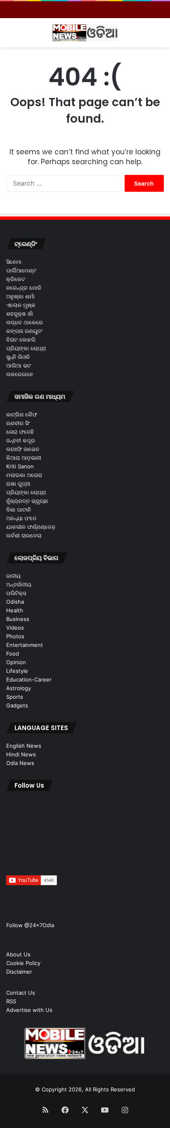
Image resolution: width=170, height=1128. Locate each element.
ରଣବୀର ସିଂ (18, 423)
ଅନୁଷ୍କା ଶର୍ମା (20, 296)
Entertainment (24, 645)
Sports (14, 696)
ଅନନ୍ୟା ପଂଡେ (21, 518)
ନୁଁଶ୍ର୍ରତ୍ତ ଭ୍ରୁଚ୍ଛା (27, 501)
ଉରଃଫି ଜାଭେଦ (22, 449)
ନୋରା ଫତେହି (20, 431)
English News (23, 745)
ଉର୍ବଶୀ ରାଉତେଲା (24, 535)
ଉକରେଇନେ (19, 374)
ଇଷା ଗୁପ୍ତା (18, 483)
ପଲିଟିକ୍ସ (16, 593)
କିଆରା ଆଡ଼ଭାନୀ (23, 457)
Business (17, 619)
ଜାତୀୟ (13, 575)
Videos (15, 627)
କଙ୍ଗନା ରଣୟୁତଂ (24, 331)
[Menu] (10, 36)
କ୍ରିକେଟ (15, 279)
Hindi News (21, 754)
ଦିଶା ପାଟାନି (18, 509)
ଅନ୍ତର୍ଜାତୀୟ (18, 584)
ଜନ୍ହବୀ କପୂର (20, 440)
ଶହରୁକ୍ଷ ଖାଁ (19, 313)
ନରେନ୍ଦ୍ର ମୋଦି (23, 287)
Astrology (18, 688)
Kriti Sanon (20, 466)
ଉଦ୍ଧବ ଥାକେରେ (24, 322)
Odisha (15, 601)
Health (14, 610)
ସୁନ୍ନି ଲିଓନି (18, 357)
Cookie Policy (23, 963)
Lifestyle (17, 670)
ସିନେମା (13, 261)
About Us (18, 954)
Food (12, 653)
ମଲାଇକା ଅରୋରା (24, 475)
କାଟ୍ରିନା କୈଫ (21, 414)
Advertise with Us (29, 1010)
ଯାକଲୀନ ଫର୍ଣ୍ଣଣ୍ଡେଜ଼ (30, 526)
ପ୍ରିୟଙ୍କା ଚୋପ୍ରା (26, 348)
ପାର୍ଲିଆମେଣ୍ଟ (21, 270)
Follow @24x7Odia (30, 925)
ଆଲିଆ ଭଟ (18, 365)
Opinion (16, 662)
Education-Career (29, 679)
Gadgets (17, 705)
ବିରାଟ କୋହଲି (20, 339)
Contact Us (20, 992)
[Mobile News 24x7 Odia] (85, 33)
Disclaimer (19, 971)
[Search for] (160, 36)
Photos (15, 636)
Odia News (20, 763)
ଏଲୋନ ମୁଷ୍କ (20, 305)
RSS (11, 1001)
